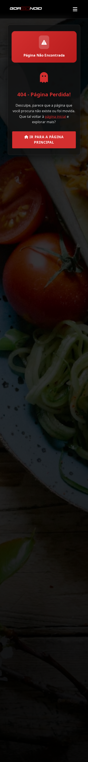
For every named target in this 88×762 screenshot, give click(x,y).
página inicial (55, 116)
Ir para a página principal (46, 140)
